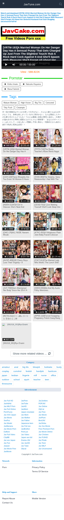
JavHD (24, 406)
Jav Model (8, 423)
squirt (26, 379)
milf (35, 375)
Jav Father (25, 420)
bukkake (48, 367)
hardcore (52, 371)
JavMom (24, 409)
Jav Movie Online (46, 432)
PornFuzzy (8, 412)
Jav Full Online (10, 409)
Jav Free (42, 412)
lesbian (14, 375)
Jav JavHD (25, 443)
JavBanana (8, 426)
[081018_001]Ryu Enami (13, 343)
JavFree (24, 401)
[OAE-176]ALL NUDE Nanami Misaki (16, 233)
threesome (7, 383)
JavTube (24, 404)
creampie (21, 107)
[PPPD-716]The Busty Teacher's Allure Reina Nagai (46, 150)
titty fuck (8, 107)
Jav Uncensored (45, 449)
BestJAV (42, 420)
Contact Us (7, 502)
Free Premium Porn (46, 429)
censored (50, 103)
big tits (38, 103)
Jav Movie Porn (10, 429)
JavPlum (42, 418)
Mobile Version (39, 498)
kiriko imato (12, 84)
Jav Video (25, 435)
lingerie (25, 375)
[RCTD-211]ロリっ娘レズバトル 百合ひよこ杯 (16, 317)
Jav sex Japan (9, 440)
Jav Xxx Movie (44, 426)
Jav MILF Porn (9, 406)
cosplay (5, 371)
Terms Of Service (40, 471)
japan (4, 375)
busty (59, 367)
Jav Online (43, 406)
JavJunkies (43, 401)
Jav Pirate (43, 440)
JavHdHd (7, 404)
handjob (40, 371)
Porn (4, 467)
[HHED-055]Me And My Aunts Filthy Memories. (47, 289)
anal (16, 367)
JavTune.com (32, 4)
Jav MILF (42, 446)
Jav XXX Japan (10, 415)
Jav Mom (24, 415)
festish (29, 371)
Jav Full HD (8, 401)
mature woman (10, 103)
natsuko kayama (33, 84)
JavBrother (25, 429)
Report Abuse (8, 498)
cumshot (17, 371)
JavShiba (42, 423)
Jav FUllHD (43, 437)
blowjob (36, 367)
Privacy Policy (38, 467)
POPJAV (42, 404)
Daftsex (7, 432)
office (53, 375)
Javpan (7, 446)
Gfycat (23, 449)
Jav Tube (25, 446)
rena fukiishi (13, 89)
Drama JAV (25, 440)
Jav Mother (25, 418)
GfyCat (41, 409)
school (17, 379)
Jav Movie (43, 415)
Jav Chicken (44, 435)
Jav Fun (7, 443)
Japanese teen (27, 423)
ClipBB (6, 437)
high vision (26, 103)
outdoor (5, 379)
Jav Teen (42, 443)
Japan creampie (27, 412)
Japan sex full (26, 437)
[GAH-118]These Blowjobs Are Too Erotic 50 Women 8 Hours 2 (16, 179)
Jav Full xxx (26, 426)
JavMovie (7, 451)
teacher (37, 379)
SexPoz (7, 420)
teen (47, 379)
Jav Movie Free (10, 449)
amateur (6, 367)
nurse (44, 375)
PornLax (24, 432)
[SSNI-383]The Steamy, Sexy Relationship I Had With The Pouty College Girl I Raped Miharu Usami (47, 180)
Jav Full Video (9, 435)
